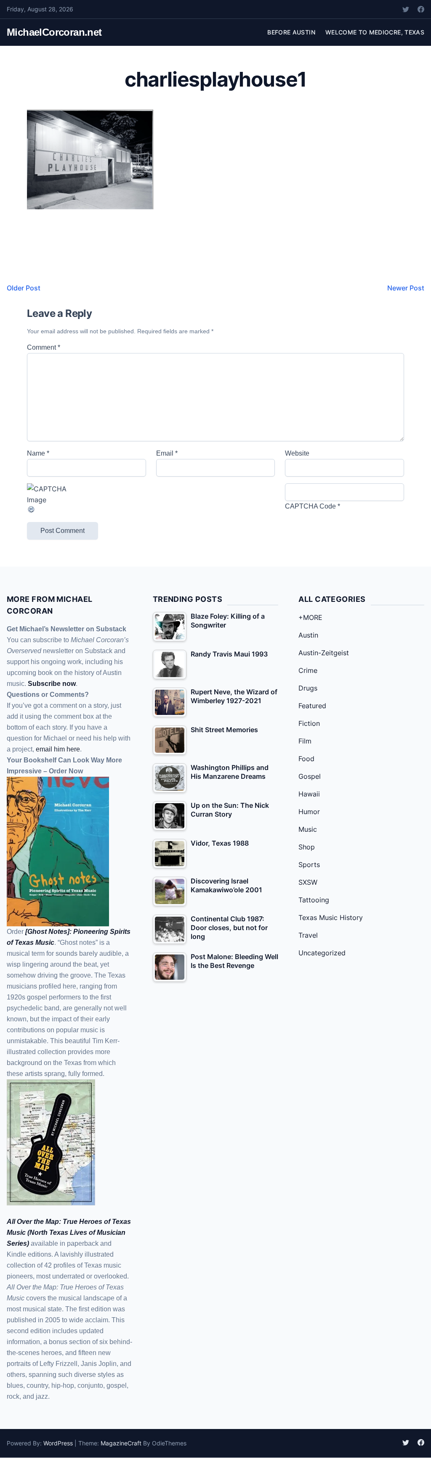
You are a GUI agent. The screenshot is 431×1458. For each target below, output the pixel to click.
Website (297, 453)
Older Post (23, 288)
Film (304, 741)
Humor (309, 811)
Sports (309, 864)
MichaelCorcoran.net (54, 32)
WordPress (58, 1443)
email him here (58, 749)
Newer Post (405, 288)
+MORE (310, 617)
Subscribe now (52, 683)
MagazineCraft (121, 1443)
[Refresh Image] (86, 509)
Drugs (307, 688)
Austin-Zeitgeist (323, 653)
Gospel (309, 776)
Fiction (309, 723)
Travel (308, 935)
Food (306, 758)
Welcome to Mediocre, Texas (374, 32)
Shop (306, 847)
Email (167, 453)
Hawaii (309, 794)
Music (307, 829)
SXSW (307, 882)
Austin (308, 635)
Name (38, 453)
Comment (43, 347)
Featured (312, 705)
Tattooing (313, 900)
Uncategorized (322, 953)
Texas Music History (330, 917)
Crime (307, 670)
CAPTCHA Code (310, 506)
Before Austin (291, 32)
